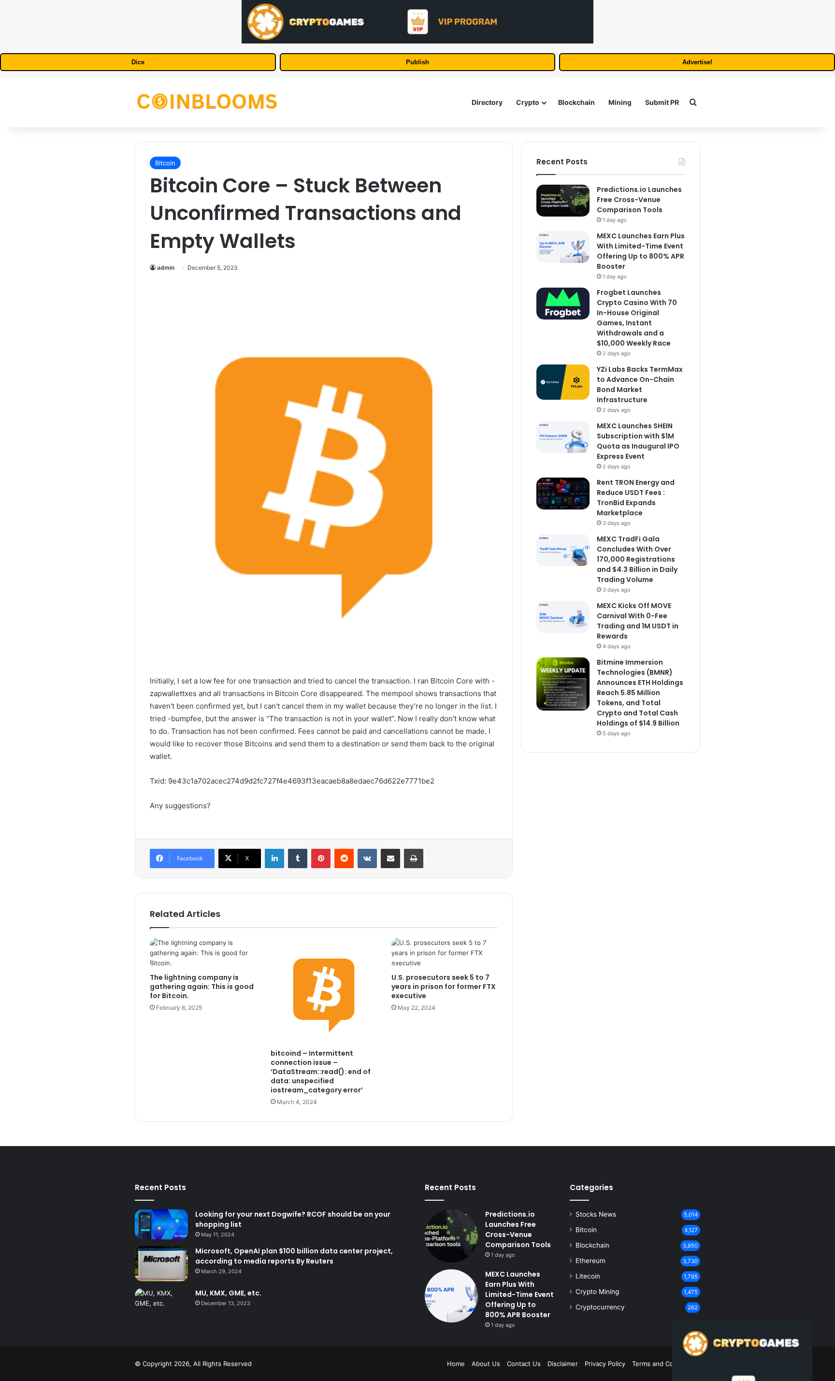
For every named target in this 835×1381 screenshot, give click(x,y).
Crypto (527, 102)
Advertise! (697, 62)
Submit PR (662, 102)
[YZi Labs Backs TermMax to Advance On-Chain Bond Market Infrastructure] (563, 382)
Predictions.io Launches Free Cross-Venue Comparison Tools (639, 200)
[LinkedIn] (274, 858)
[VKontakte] (367, 858)
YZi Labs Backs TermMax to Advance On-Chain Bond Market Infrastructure (640, 384)
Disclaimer (562, 1363)
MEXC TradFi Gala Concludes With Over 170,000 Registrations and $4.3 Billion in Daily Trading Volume (637, 559)
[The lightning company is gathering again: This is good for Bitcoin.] (203, 953)
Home (456, 1363)
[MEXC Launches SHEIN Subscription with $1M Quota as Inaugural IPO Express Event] (563, 437)
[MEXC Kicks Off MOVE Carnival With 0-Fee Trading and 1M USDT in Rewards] (563, 617)
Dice (137, 62)
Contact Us (524, 1363)
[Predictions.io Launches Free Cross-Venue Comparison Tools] (563, 201)
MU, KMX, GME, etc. (228, 1293)
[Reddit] (344, 858)
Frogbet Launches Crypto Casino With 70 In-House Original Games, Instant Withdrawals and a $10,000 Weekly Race (637, 318)
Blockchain (576, 102)
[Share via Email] (390, 858)
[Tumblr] (297, 858)
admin (165, 267)
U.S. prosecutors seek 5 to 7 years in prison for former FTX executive (443, 987)
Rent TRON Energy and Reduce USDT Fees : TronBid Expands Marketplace (636, 498)
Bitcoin (165, 163)
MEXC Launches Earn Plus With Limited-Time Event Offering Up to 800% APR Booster (641, 251)
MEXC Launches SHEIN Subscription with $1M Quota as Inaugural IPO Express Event (638, 441)
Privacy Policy (605, 1363)
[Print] (413, 858)
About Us (486, 1363)
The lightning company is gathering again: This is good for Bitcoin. (202, 987)
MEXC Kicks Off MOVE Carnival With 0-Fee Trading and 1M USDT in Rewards (637, 621)
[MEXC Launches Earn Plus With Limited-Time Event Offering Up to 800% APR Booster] (563, 247)
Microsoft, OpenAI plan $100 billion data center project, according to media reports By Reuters (294, 1256)
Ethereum (590, 1261)
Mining (620, 102)
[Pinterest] (321, 858)
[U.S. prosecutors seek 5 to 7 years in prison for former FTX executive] (444, 953)
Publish (417, 62)
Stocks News (596, 1214)
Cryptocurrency (600, 1307)
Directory (487, 102)
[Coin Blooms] (207, 102)
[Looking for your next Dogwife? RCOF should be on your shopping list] (161, 1224)
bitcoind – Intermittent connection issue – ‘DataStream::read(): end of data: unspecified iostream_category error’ (321, 1071)
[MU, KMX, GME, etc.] (161, 1298)
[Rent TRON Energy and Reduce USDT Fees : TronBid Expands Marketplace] (563, 493)
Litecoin (588, 1276)
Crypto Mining (597, 1291)
